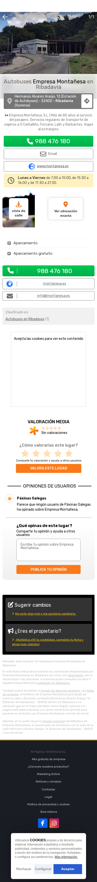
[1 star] (26, 453)
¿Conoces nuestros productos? (48, 766)
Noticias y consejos (48, 781)
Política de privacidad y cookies (48, 804)
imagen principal (53, 721)
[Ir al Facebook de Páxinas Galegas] (43, 823)
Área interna (48, 811)
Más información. (66, 857)
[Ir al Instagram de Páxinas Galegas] (54, 823)
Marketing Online (48, 774)
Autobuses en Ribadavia (24, 319)
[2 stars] (37, 453)
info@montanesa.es (53, 296)
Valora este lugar (48, 468)
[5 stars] (70, 453)
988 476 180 (52, 141)
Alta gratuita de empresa (48, 759)
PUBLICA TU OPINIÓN (49, 569)
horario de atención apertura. (61, 690)
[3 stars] (48, 453)
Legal (48, 797)
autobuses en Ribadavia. (53, 683)
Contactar (48, 789)
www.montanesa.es (53, 166)
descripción (76, 675)
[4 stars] (59, 453)
